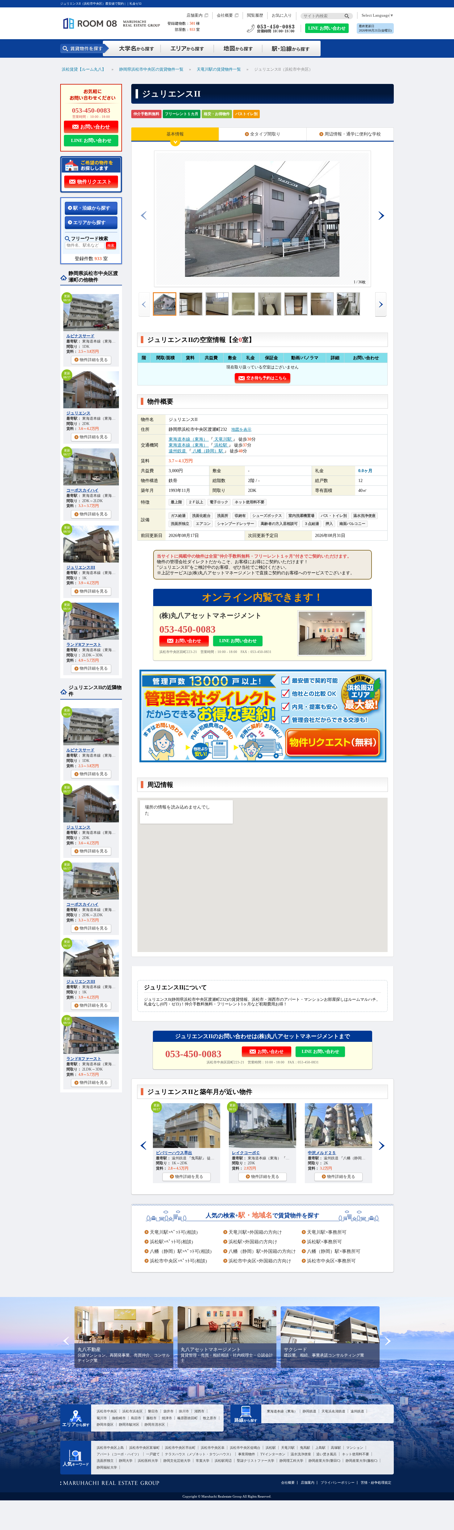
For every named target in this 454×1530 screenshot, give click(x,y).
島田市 (136, 1418)
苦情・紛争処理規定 (376, 1482)
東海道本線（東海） (189, 439)
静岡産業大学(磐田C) (324, 1460)
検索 (110, 245)
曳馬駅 (305, 1447)
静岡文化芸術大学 (177, 1460)
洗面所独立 (105, 1460)
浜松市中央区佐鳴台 (245, 1447)
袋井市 (168, 1411)
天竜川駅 (223, 439)
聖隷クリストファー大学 (255, 1460)
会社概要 (225, 15)
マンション (354, 1447)
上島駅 (320, 1447)
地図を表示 (241, 429)
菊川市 (102, 1418)
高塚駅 (336, 1447)
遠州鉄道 (178, 450)
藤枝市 (151, 1418)
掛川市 (184, 1411)
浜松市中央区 (107, 1411)
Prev (143, 1145)
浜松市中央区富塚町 (144, 1447)
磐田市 (153, 1411)
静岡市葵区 (105, 1424)
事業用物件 (246, 1454)
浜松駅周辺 (223, 1460)
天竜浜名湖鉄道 (333, 1411)
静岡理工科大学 (291, 1460)
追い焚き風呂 (326, 1454)
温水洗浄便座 (301, 1454)
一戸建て (153, 1454)
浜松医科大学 (148, 1460)
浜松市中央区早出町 (180, 1447)
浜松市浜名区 (132, 1411)
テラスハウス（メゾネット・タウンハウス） (199, 1454)
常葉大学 (202, 1460)
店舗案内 (195, 15)
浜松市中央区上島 (110, 1447)
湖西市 (199, 1411)
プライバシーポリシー (338, 1482)
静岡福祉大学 (107, 1467)
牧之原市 (209, 1418)
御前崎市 (119, 1418)
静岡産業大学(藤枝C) (361, 1460)
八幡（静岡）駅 (207, 450)
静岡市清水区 (155, 1424)
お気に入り (282, 15)
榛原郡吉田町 (187, 1418)
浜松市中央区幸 (213, 1447)
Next (382, 1145)
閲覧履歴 (255, 15)
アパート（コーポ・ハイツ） (119, 1454)
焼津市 (167, 1418)
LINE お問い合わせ (327, 28)
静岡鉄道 (309, 1411)
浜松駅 (221, 445)
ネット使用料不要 (355, 1454)
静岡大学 (125, 1460)
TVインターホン (272, 1454)
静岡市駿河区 (129, 1424)
